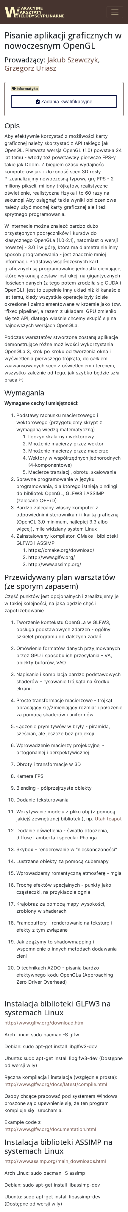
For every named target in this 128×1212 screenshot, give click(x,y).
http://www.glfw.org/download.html (44, 1023)
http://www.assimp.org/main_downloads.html (55, 1161)
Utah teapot (108, 819)
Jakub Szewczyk (72, 59)
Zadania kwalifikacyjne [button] (66, 101)
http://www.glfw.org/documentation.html (50, 1129)
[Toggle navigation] (115, 12)
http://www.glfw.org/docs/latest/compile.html (55, 1084)
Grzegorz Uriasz (30, 68)
